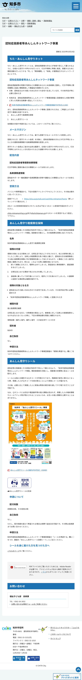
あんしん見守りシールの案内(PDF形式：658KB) (28, 470)
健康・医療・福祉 (34, 20)
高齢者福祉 (48, 20)
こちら (43, 572)
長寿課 (29, 26)
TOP (4, 20)
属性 (23, 23)
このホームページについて (60, 634)
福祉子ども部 (19, 26)
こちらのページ (13, 551)
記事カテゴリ (13, 20)
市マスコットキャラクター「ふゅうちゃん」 (64, 628)
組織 (10, 26)
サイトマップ (55, 638)
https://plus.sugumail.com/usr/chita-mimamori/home (45, 198)
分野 (23, 20)
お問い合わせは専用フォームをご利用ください (29, 604)
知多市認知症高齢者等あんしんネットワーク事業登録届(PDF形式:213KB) (40, 105)
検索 (77, 30)
